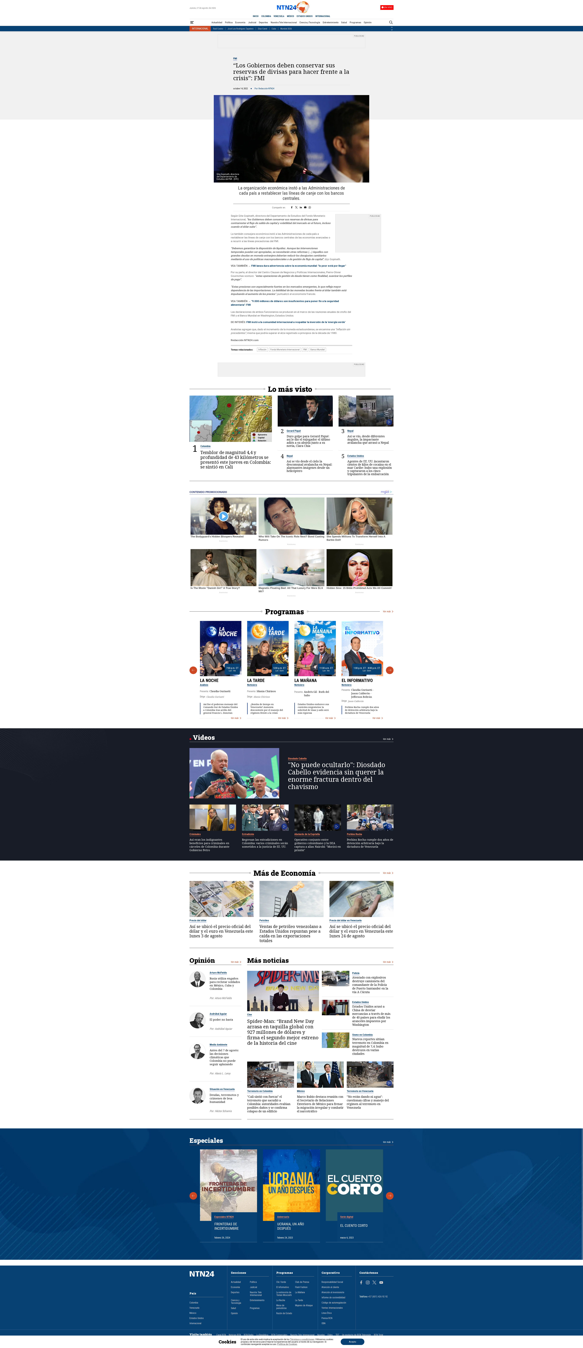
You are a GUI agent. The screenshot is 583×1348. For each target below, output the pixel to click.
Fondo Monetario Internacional (285, 349)
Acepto (352, 1341)
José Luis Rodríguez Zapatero (241, 28)
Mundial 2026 (286, 28)
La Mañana (305, 680)
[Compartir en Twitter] (296, 207)
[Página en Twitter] (374, 1283)
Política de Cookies (287, 1344)
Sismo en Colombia (362, 1034)
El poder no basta (221, 1019)
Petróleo (264, 920)
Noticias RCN (235, 1335)
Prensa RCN (327, 1318)
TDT (337, 1335)
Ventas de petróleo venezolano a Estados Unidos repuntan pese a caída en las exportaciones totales (290, 933)
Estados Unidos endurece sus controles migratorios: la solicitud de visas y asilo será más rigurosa (313, 708)
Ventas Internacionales (332, 1308)
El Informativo (357, 680)
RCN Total (378, 1335)
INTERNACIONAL (322, 16)
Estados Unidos (355, 455)
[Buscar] (391, 23)
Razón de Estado (284, 1313)
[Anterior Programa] (193, 670)
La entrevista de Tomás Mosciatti (284, 1294)
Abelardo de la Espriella (307, 834)
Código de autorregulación (334, 1302)
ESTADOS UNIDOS (305, 16)
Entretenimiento (331, 22)
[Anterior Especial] (193, 1196)
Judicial (252, 22)
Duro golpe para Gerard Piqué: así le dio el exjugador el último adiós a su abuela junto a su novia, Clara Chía (308, 441)
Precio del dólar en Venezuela (345, 920)
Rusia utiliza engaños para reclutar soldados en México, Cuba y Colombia (225, 984)
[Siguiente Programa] (390, 670)
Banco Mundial (317, 349)
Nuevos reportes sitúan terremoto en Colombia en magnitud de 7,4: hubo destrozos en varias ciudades (370, 1046)
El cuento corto (354, 1225)
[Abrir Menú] (192, 23)
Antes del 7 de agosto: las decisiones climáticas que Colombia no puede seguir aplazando (224, 1057)
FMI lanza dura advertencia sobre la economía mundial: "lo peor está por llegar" (298, 265)
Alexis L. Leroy (222, 1073)
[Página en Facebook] (361, 1283)
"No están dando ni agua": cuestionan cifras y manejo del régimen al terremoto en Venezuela (368, 1102)
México (301, 1091)
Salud (344, 22)
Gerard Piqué (294, 430)
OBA (324, 1323)
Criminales (195, 834)
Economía (240, 22)
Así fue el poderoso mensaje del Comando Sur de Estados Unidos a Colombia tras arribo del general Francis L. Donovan (220, 708)
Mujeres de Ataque (304, 1305)
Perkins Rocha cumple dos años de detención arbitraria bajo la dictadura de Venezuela (362, 710)
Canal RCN (221, 1335)
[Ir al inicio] (206, 1278)
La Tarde (256, 680)
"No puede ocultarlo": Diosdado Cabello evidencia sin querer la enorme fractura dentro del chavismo (336, 775)
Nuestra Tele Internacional (284, 22)
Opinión (368, 22)
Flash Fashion (301, 1287)
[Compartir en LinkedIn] (301, 207)
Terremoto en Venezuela (360, 1091)
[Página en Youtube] (381, 1283)
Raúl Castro (218, 28)
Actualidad (216, 22)
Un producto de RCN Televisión (356, 1335)
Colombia (205, 446)
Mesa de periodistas (281, 1307)
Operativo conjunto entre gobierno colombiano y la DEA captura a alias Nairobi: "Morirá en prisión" (317, 845)
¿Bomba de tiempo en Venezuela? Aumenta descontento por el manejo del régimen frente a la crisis (267, 708)
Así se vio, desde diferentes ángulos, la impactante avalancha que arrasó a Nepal (368, 439)
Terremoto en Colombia (260, 1091)
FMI (235, 58)
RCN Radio (249, 1335)
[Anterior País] (392, 27)
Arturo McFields (218, 972)
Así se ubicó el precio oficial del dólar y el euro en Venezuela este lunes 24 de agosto (361, 931)
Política (229, 22)
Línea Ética (327, 1313)
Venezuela (194, 1308)
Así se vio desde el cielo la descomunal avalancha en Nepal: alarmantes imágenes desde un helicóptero (309, 466)
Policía (355, 973)
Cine (249, 1014)
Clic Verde (281, 1282)
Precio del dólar (197, 920)
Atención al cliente (330, 1287)
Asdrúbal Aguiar (218, 1013)
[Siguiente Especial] (390, 1196)
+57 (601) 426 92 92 (378, 1296)
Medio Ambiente (218, 1044)
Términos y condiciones (302, 1339)
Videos (204, 737)
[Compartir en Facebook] (292, 207)
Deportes (263, 22)
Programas (355, 22)
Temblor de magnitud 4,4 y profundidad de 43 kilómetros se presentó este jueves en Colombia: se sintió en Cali (235, 459)
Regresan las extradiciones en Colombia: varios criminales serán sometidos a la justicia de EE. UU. (265, 843)
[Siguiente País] (392, 30)
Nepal (350, 430)
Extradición (248, 834)
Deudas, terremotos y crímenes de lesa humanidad (224, 1098)
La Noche (209, 680)
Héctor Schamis (223, 1111)
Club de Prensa (302, 1282)
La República (262, 1335)
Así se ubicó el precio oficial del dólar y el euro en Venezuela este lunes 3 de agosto (221, 931)
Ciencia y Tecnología (309, 22)
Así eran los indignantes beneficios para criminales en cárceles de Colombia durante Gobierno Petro (209, 845)
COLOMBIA (266, 16)
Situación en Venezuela (222, 1089)
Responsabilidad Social (332, 1282)
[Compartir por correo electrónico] (305, 207)
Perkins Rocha (354, 834)
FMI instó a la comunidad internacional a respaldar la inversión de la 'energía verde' (295, 322)
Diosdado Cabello (297, 758)
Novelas (321, 1335)
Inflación (262, 349)
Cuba (274, 28)
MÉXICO (290, 16)
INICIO (256, 16)
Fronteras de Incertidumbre (226, 1226)
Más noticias (268, 960)
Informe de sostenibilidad (333, 1297)
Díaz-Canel (262, 28)
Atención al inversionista (333, 1292)
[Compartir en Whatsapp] (310, 207)
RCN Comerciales (279, 1335)
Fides (330, 1335)
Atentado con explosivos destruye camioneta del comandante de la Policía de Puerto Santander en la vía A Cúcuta (370, 985)
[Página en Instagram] (368, 1283)
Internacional (195, 1323)
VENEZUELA (279, 16)
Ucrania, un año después (290, 1226)
